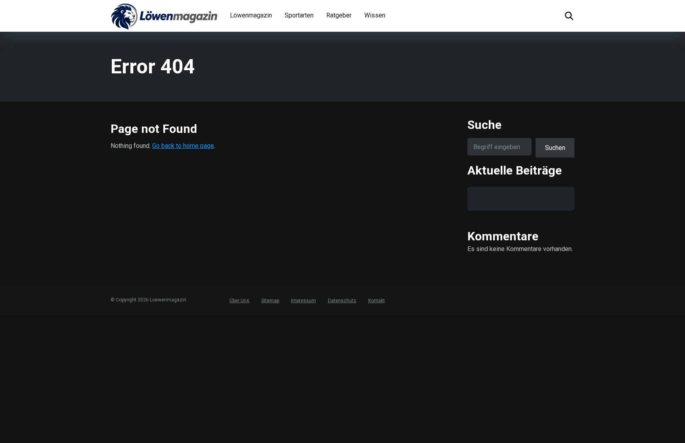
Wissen (374, 15)
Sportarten (299, 15)
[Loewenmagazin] (164, 16)
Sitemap (270, 300)
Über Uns (239, 300)
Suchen (555, 148)
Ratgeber (339, 15)
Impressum (303, 300)
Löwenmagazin (251, 15)
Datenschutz (342, 300)
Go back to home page (183, 146)
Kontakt (376, 300)
